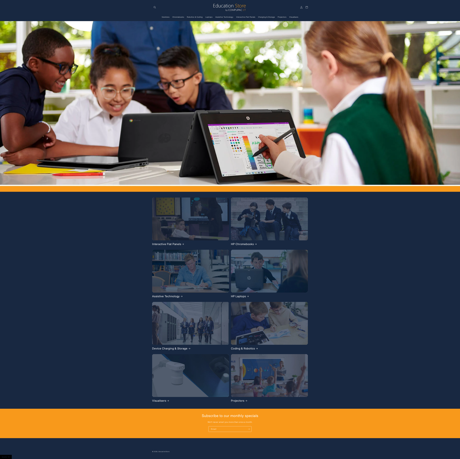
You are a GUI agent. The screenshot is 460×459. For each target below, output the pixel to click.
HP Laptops (238, 296)
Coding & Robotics (243, 348)
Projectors (237, 400)
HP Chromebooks (242, 244)
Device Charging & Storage (169, 348)
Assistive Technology (166, 296)
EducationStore (164, 451)
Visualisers (159, 400)
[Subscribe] (248, 429)
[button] (154, 7)
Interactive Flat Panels (166, 244)
